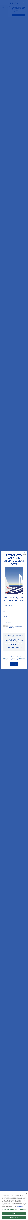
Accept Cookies (14, 1217)
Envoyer (14, 664)
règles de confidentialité (9, 658)
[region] (14, 1205)
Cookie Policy (20, 1206)
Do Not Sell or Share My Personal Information (14, 1209)
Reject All (14, 1213)
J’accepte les (15, 626)
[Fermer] (24, 553)
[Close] (26, 1193)
